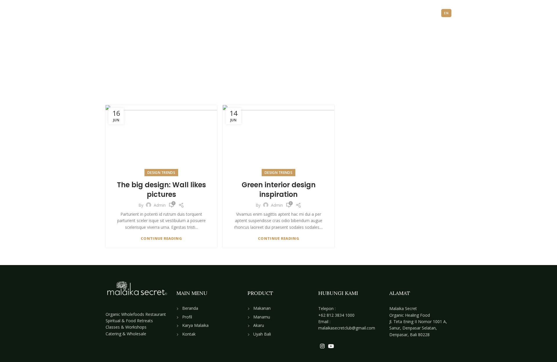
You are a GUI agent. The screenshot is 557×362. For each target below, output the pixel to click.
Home (241, 72)
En (446, 13)
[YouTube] (331, 346)
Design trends (161, 172)
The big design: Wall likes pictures (161, 189)
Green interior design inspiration (279, 189)
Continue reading (161, 238)
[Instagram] (322, 346)
